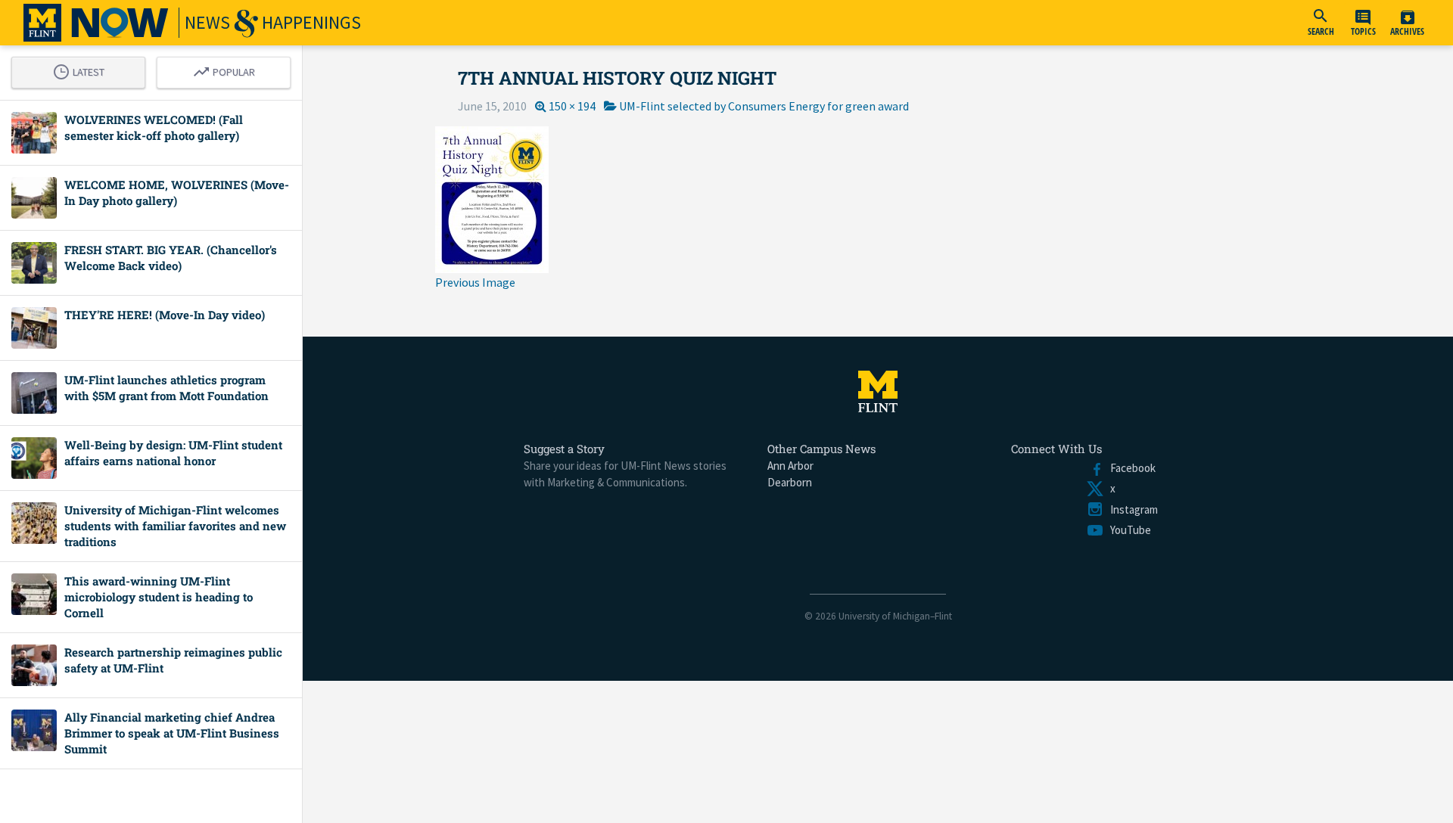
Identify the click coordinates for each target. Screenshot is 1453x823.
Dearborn (789, 482)
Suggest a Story (564, 448)
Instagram (1131, 509)
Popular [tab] (228, 70)
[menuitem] (1320, 22)
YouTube (1127, 530)
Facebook (1130, 468)
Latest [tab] (82, 70)
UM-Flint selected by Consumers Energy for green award (764, 105)
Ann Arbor (790, 465)
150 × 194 (572, 105)
